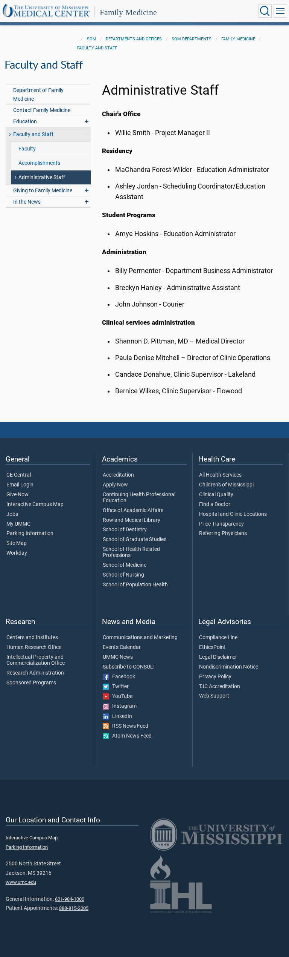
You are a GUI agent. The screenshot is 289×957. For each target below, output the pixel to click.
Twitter (119, 687)
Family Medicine (128, 12)
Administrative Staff (41, 177)
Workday (16, 553)
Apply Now (115, 485)
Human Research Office (33, 647)
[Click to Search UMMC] (265, 11)
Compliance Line (218, 638)
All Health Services (220, 475)
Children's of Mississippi (226, 485)
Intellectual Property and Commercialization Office (35, 660)
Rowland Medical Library (131, 520)
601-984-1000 (69, 899)
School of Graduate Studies (134, 540)
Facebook (122, 677)
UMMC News (118, 657)
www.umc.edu (21, 882)
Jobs (12, 514)
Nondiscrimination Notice (228, 667)
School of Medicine (124, 565)
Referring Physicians (223, 534)
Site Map (16, 543)
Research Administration (35, 673)
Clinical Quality (216, 495)
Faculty (27, 149)
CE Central (18, 475)
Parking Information (29, 534)
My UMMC (18, 524)
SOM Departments (191, 39)
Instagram (123, 706)
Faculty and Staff (97, 48)
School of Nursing (123, 575)
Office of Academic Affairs (133, 511)
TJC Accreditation (219, 687)
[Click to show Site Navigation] (280, 11)
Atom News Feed (130, 736)
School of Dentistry (125, 530)
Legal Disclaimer (218, 657)
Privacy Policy (215, 677)
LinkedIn (120, 716)
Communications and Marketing (140, 638)
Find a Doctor (214, 505)
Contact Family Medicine (41, 110)
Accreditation (118, 475)
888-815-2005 (73, 908)
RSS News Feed (128, 726)
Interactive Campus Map (35, 505)
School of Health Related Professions (131, 552)
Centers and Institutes (32, 638)
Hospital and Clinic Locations (233, 514)
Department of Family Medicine (38, 94)
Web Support (214, 696)
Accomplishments (39, 163)
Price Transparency (221, 524)
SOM (91, 39)
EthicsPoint (212, 647)
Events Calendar (122, 647)
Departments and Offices (134, 39)
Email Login (19, 485)
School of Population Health (135, 585)
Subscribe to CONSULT (129, 667)
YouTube (120, 696)
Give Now (17, 495)
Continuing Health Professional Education (139, 498)
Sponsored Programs (31, 683)
